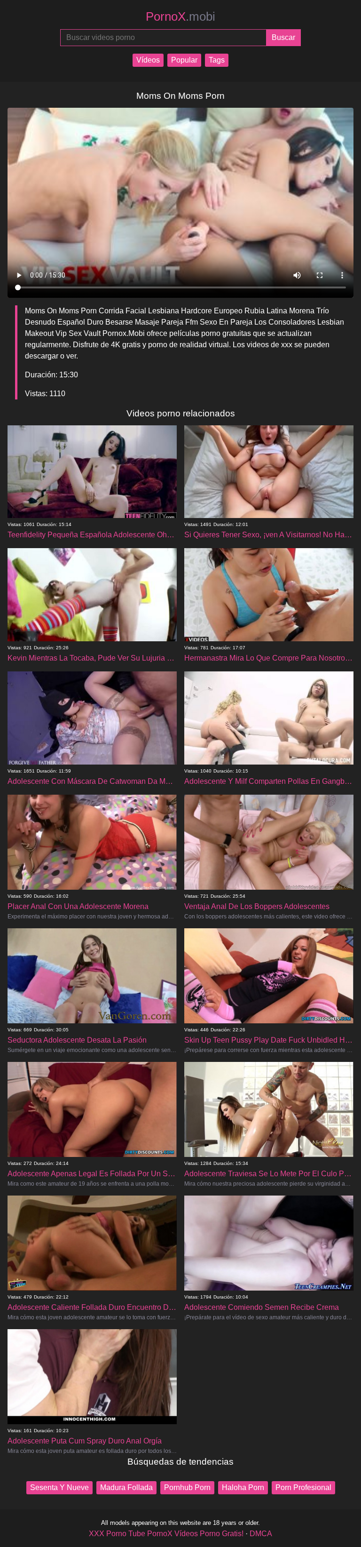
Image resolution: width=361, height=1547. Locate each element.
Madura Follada (126, 1487)
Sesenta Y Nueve (59, 1487)
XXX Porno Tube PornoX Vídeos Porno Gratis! (166, 1534)
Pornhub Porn (187, 1487)
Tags (217, 60)
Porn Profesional (303, 1487)
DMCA (261, 1534)
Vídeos (148, 60)
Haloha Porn (243, 1487)
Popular (184, 60)
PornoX (180, 16)
